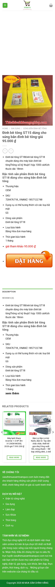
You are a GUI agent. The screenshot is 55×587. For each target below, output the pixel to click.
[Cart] (51, 5)
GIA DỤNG (15, 128)
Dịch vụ (9, 525)
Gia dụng (10, 504)
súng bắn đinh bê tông (35, 128)
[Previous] (2, 438)
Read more (14, 458)
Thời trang (11, 520)
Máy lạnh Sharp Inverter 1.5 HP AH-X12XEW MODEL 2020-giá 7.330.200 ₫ (14, 442)
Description (9, 292)
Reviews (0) (8, 298)
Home (5, 128)
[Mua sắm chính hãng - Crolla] (27, 5)
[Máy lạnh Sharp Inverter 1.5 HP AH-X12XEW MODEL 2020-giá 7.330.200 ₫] (14, 423)
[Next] (52, 438)
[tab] (27, 292)
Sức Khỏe (11, 514)
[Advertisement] (27, 39)
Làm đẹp (10, 509)
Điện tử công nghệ (15, 498)
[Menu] (5, 5)
